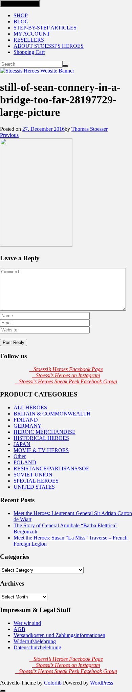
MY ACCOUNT (32, 34)
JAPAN (22, 444)
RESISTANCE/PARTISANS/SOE (51, 468)
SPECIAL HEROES (36, 481)
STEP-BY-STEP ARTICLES (45, 27)
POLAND (25, 462)
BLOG (21, 21)
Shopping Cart (29, 52)
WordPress (101, 683)
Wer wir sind (27, 623)
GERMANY (28, 426)
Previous (9, 135)
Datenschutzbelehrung (37, 647)
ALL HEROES (30, 407)
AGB (19, 629)
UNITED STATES (34, 487)
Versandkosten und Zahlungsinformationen (59, 635)
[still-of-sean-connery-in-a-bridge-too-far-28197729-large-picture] (36, 245)
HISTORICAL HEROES (41, 438)
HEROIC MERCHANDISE (44, 432)
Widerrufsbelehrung (35, 641)
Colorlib (53, 683)
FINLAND (26, 420)
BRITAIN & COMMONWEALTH (52, 413)
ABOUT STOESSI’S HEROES (49, 46)
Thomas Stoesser (89, 129)
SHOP (21, 15)
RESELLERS (29, 40)
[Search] (65, 66)
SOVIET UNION (33, 474)
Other (20, 456)
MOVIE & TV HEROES (41, 450)
